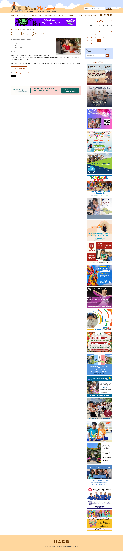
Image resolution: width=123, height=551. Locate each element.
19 (99, 37)
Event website (19, 68)
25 (95, 40)
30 (87, 43)
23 (87, 40)
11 (95, 34)
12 (99, 34)
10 (91, 34)
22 (111, 37)
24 (91, 40)
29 (111, 40)
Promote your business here (99, 62)
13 (103, 34)
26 (99, 40)
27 (103, 40)
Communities (36, 15)
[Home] (33, 6)
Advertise (80, 2)
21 (107, 37)
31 (91, 43)
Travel (79, 15)
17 (91, 37)
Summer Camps (90, 15)
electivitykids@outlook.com (24, 73)
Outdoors (70, 15)
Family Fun (24, 15)
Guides (60, 15)
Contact (87, 2)
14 (107, 34)
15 (111, 34)
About (74, 2)
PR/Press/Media (95, 2)
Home (12, 29)
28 (107, 40)
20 (103, 37)
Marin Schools (50, 15)
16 (87, 37)
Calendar (14, 15)
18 (95, 37)
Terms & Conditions (106, 2)
